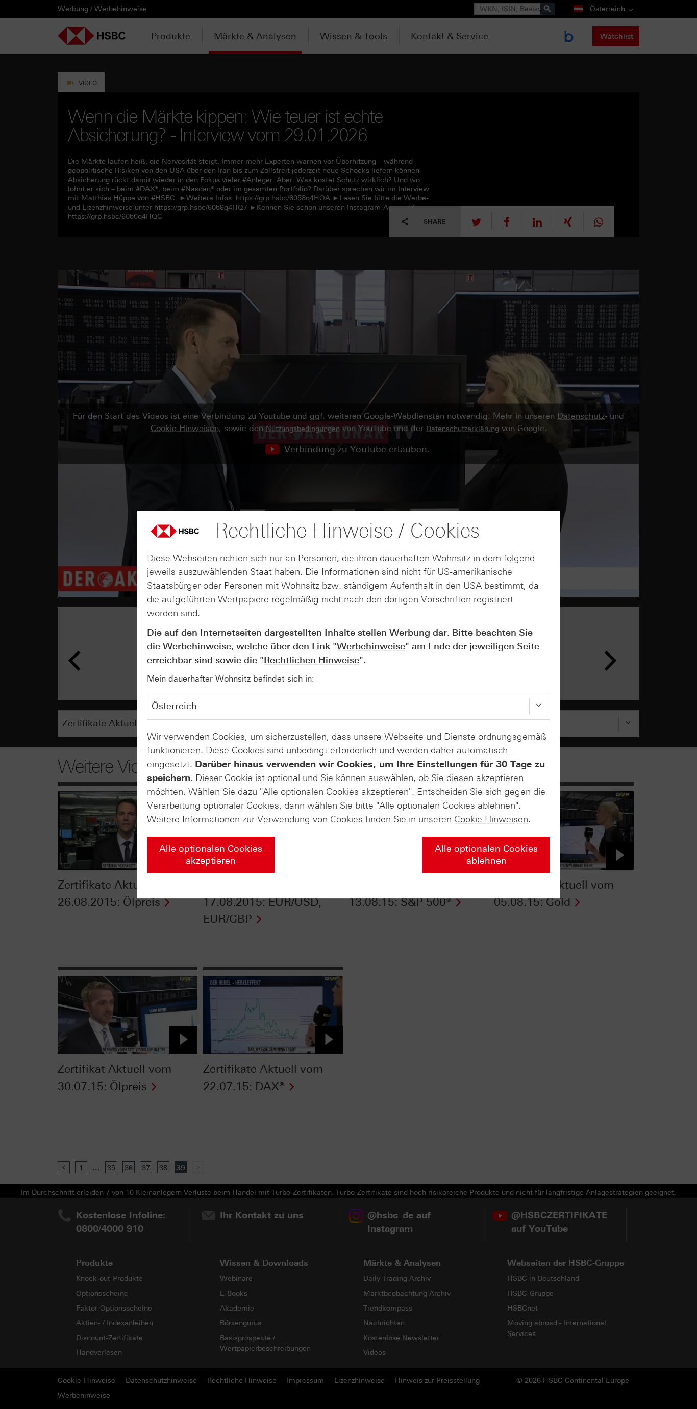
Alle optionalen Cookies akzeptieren (210, 854)
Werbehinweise (371, 646)
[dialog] (348, 704)
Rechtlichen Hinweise (311, 660)
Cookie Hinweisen (491, 819)
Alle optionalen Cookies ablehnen (486, 854)
